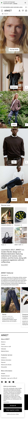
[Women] (14, 34)
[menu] (2, 10)
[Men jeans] (14, 184)
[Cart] (26, 10)
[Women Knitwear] (14, 72)
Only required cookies (12, 410)
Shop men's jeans (9, 7)
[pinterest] (9, 382)
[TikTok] (13, 382)
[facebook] (6, 382)
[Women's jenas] (14, 109)
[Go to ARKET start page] (8, 10)
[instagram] (2, 382)
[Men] (14, 147)
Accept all (13, 405)
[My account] (19, 10)
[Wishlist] (23, 10)
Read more (7, 402)
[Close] (25, 2)
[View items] (26, 87)
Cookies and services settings (13, 414)
